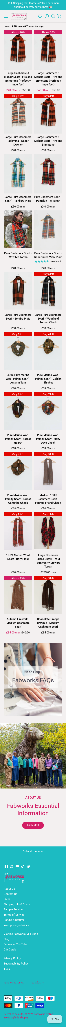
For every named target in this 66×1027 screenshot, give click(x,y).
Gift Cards (10, 949)
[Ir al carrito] (59, 16)
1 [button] (27, 712)
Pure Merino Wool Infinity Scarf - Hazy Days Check (48, 438)
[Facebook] (6, 866)
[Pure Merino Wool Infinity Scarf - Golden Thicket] (48, 351)
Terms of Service (14, 914)
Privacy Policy (12, 958)
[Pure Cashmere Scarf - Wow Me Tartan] (18, 229)
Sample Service (13, 909)
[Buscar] (53, 16)
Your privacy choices (16, 925)
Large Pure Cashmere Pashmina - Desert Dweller (18, 140)
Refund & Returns (14, 920)
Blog (6, 939)
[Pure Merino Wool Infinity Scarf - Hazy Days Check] (48, 411)
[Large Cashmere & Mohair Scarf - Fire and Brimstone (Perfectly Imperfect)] (18, 50)
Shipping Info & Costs (17, 904)
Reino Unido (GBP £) (14, 982)
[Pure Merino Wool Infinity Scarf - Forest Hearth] (18, 411)
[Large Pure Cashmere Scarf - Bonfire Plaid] (18, 291)
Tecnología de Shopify (16, 1017)
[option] (33, 679)
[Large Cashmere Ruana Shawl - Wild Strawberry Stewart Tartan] (48, 530)
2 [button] (31, 712)
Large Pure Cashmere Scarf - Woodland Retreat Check (48, 318)
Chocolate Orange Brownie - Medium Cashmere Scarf (48, 622)
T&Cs (7, 968)
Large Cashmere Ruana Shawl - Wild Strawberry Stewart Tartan (48, 560)
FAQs (7, 899)
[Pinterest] (28, 866)
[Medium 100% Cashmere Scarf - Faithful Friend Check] (48, 471)
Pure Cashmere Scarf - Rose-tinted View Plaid (48, 255)
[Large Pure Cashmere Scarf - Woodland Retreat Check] (48, 291)
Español (36, 982)
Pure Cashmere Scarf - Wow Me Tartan (18, 255)
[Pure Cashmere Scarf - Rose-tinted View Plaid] (48, 230)
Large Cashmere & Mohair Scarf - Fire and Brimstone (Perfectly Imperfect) (18, 78)
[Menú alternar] (6, 16)
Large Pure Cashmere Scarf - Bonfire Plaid (18, 316)
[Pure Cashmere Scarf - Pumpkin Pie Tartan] (48, 173)
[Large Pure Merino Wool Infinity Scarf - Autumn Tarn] (18, 351)
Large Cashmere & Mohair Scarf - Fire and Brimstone (48, 140)
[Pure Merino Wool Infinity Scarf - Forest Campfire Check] (18, 471)
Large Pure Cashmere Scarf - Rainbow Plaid (18, 198)
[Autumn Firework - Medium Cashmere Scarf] (18, 595)
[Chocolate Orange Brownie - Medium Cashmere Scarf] (48, 595)
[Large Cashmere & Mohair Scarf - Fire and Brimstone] (48, 113)
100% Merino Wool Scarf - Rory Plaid (18, 557)
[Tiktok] (22, 866)
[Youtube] (17, 866)
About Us (9, 888)
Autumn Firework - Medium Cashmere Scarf (18, 622)
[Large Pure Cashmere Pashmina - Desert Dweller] (18, 113)
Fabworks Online (43, 1014)
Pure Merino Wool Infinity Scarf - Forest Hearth (18, 438)
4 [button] (38, 712)
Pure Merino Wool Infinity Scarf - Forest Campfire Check (18, 499)
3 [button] (35, 712)
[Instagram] (11, 866)
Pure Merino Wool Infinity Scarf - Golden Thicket (48, 378)
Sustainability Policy (16, 963)
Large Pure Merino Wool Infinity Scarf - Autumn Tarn (18, 378)
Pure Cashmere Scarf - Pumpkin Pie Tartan (48, 198)
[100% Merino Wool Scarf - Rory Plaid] (18, 531)
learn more (33, 825)
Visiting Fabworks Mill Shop (21, 934)
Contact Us (10, 894)
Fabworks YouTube (15, 944)
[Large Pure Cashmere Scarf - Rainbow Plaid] (18, 173)
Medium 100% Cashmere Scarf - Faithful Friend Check (48, 499)
